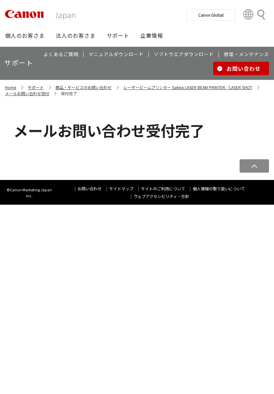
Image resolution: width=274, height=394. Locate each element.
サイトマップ (121, 188)
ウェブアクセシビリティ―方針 (161, 196)
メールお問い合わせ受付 (27, 93)
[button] (25, 35)
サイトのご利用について (163, 188)
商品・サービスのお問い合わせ (83, 87)
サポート (36, 87)
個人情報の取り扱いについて (219, 188)
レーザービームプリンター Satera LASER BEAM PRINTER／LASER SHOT (187, 87)
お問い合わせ (90, 188)
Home (10, 87)
